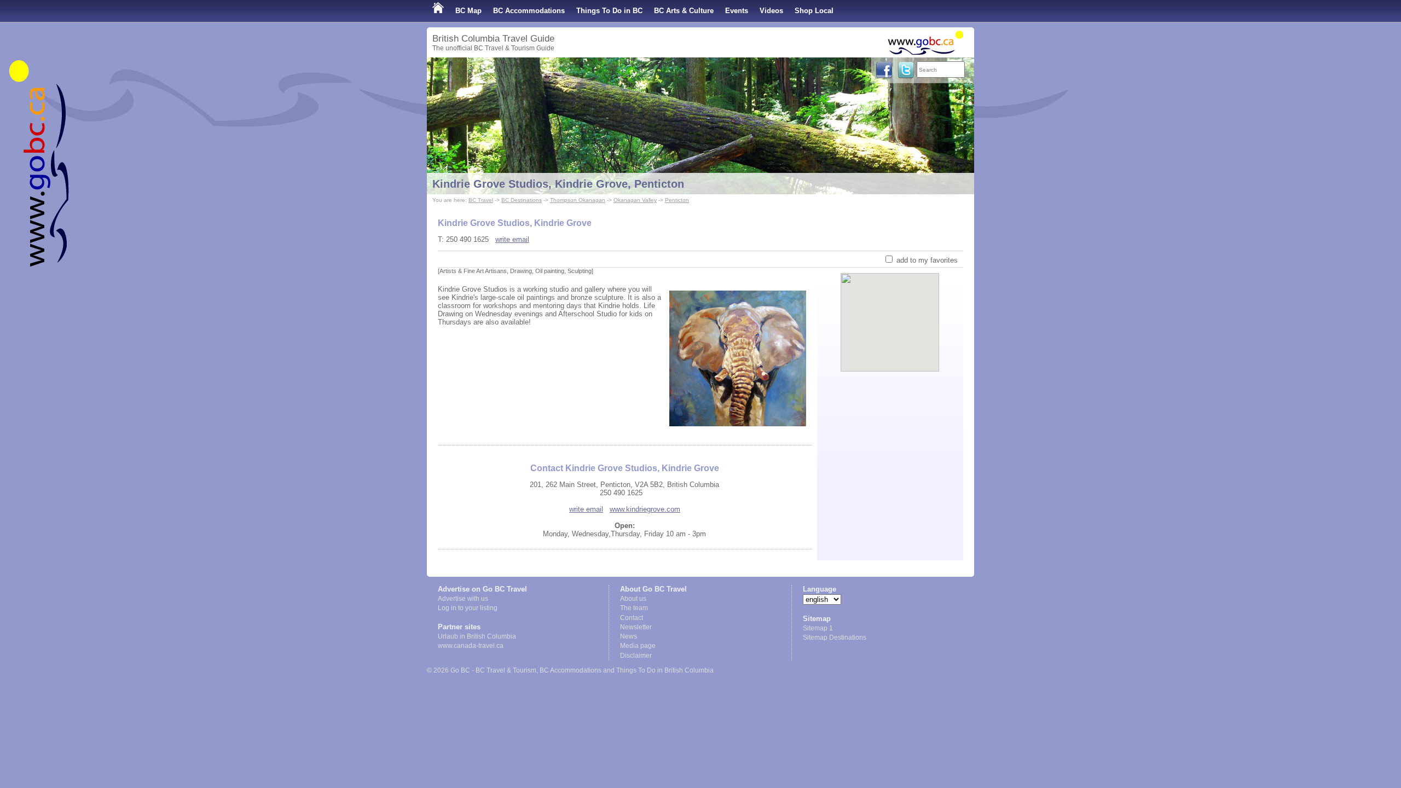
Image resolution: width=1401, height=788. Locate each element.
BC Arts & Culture (684, 11)
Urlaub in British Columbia (477, 636)
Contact (631, 618)
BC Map (468, 11)
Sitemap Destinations (834, 637)
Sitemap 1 (818, 628)
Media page (638, 645)
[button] (890, 313)
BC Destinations (521, 200)
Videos (771, 11)
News (628, 636)
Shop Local (814, 11)
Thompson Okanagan (577, 200)
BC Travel (480, 200)
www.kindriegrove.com (645, 509)
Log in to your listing (467, 608)
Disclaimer (636, 655)
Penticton (677, 200)
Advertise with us (463, 598)
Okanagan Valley (635, 200)
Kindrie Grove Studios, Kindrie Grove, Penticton (558, 184)
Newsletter (636, 627)
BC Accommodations (529, 11)
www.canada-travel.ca (470, 645)
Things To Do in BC (609, 11)
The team (634, 608)
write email (512, 239)
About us (633, 598)
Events (736, 11)
